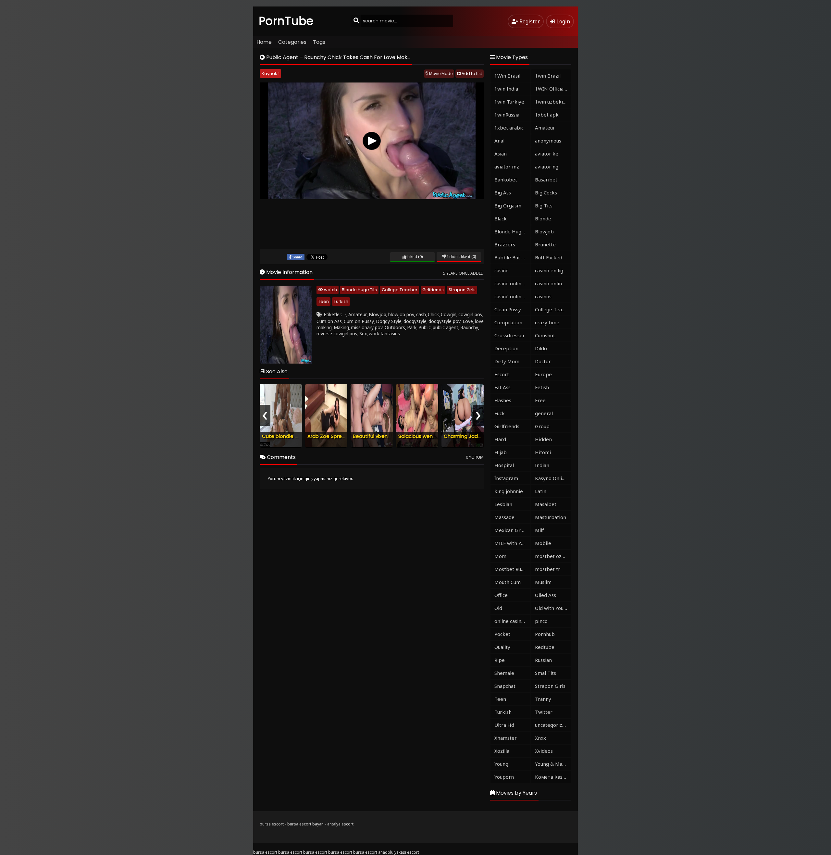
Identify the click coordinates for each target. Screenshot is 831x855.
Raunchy (469, 327)
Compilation (508, 322)
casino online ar (553, 283)
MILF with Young (512, 543)
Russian (543, 660)
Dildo (541, 348)
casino (501, 270)
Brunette (545, 244)
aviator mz (506, 166)
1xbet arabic (509, 127)
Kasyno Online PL (553, 478)
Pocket (502, 634)
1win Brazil (548, 75)
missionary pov (367, 327)
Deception (506, 348)
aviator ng (546, 166)
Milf (539, 530)
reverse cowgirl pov (336, 333)
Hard (500, 439)
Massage (504, 517)
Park (411, 327)
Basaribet (546, 179)
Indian (542, 465)
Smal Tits (545, 673)
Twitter (543, 712)
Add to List (471, 73)
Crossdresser (509, 335)
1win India (506, 88)
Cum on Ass (329, 321)
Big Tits (543, 205)
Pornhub (545, 634)
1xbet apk (547, 114)
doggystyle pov (444, 321)
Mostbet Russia (511, 569)
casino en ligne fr (553, 270)
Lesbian (503, 504)
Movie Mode (440, 73)
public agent (445, 327)
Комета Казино (553, 777)
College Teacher (399, 290)
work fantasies (384, 333)
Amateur (357, 314)
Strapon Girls (462, 290)
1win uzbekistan (553, 101)
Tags (319, 42)
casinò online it (511, 296)
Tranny (543, 699)
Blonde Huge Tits (359, 290)
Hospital (504, 465)
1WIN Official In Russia (553, 88)
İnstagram (506, 478)
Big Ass (502, 192)
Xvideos (544, 751)
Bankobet (505, 179)
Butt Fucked (548, 257)
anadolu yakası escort (398, 852)
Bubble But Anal (512, 257)
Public (424, 327)
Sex (363, 333)
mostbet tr (547, 569)
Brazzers (504, 244)
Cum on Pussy (359, 321)
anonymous (548, 140)
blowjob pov (401, 314)
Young (501, 764)
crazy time (547, 322)
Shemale (504, 673)
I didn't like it (458, 256)
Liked (411, 256)
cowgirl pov (470, 314)
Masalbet (545, 504)
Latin (540, 491)
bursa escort (272, 824)
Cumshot (545, 335)
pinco (541, 621)
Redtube (544, 647)
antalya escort (340, 824)
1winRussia (506, 114)
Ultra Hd (504, 725)
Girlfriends (433, 290)
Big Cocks (546, 192)
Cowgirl (448, 314)
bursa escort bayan (305, 824)
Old (498, 608)
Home (264, 42)
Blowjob (377, 314)
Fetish (542, 387)
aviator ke (546, 153)
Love (468, 321)
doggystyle (415, 321)
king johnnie (508, 491)
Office (501, 595)
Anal (499, 140)
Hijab (500, 452)
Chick (433, 314)
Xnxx (540, 738)
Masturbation (550, 517)
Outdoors (395, 327)
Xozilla (501, 751)
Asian (500, 153)
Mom (500, 556)
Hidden (543, 439)
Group (542, 426)
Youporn (504, 777)
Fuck (499, 413)
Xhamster (505, 738)
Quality (502, 647)
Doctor (543, 361)
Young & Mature (553, 764)
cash (421, 314)
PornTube (286, 21)
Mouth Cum (507, 582)
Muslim (543, 582)
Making (341, 327)
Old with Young (552, 608)
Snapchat (504, 686)
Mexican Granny (512, 530)
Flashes (502, 400)
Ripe (499, 660)
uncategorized (551, 725)
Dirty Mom (506, 361)
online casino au (512, 621)
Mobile (543, 543)
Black (500, 218)
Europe (543, 374)
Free (540, 400)
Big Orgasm (507, 205)
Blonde (543, 218)
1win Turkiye (509, 101)
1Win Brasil (507, 75)
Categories (292, 42)
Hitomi (543, 452)
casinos (543, 296)
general (544, 413)
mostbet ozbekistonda (553, 556)
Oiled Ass (545, 595)
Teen (323, 301)
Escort (501, 374)
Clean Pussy (507, 309)
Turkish (341, 301)
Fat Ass (502, 387)
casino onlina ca (512, 283)
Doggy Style (389, 321)
